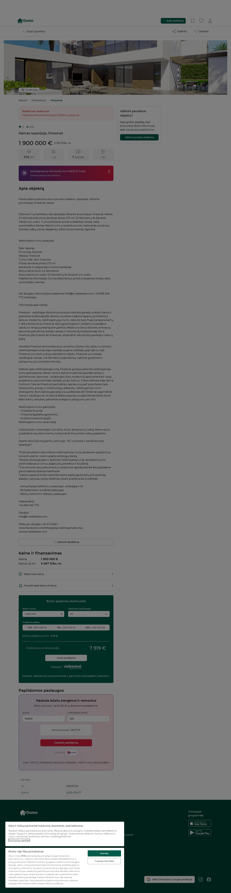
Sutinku (104, 853)
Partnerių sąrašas (19, 840)
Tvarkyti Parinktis (104, 861)
